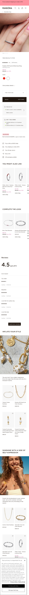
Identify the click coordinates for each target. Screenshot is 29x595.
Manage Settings (13, 590)
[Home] (7, 8)
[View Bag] (22, 8)
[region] (13, 576)
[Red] (4, 78)
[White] (8, 78)
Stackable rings (7, 11)
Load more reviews (14, 324)
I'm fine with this (13, 586)
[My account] (18, 8)
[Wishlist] (12, 386)
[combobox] (14, 273)
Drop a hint (7, 153)
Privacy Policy (14, 581)
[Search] (15, 8)
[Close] (24, 560)
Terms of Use (21, 581)
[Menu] (25, 8)
